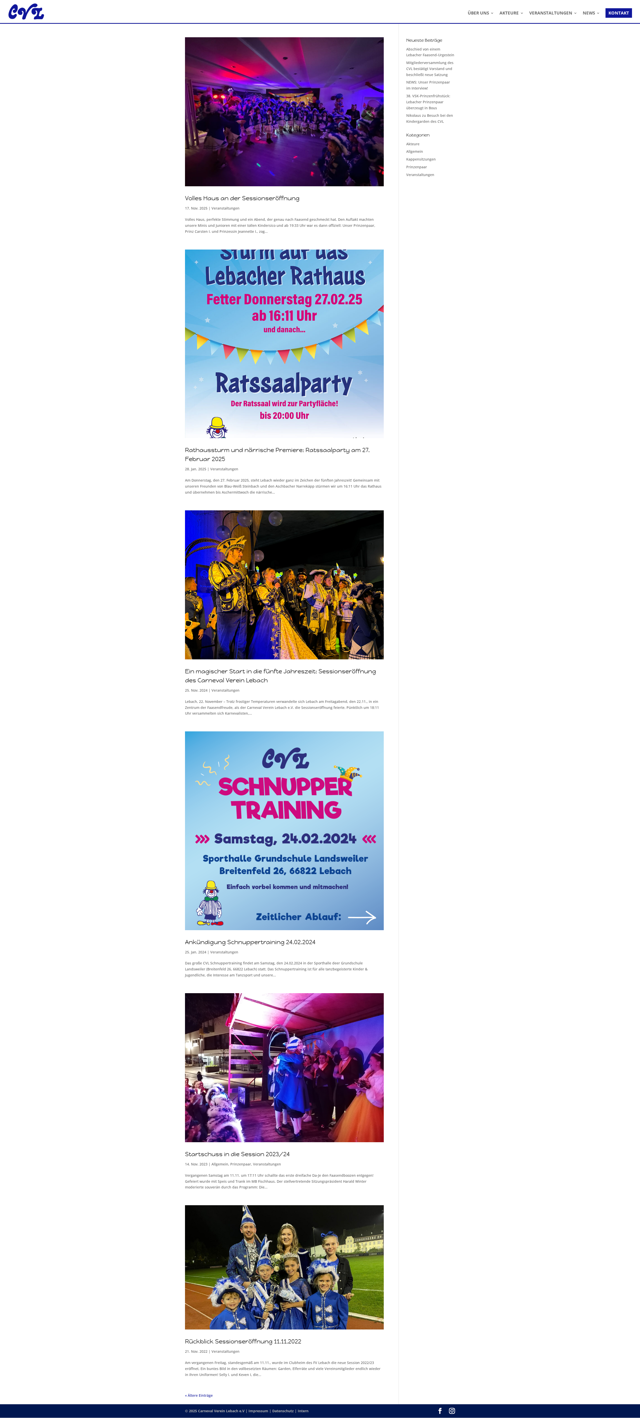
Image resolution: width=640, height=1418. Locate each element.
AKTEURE (509, 13)
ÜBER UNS (478, 13)
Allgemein (220, 1164)
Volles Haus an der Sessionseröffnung (242, 198)
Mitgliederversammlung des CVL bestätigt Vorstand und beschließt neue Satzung (430, 68)
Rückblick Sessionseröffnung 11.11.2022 (243, 1341)
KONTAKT (618, 13)
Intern (303, 1410)
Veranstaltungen (226, 208)
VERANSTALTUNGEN (550, 13)
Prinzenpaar (240, 1164)
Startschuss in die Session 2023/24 (237, 1154)
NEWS (589, 13)
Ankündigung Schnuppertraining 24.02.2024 (250, 942)
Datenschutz (283, 1410)
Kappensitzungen (421, 159)
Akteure (413, 144)
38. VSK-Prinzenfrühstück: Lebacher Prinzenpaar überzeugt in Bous (428, 102)
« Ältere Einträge (199, 1395)
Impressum (258, 1410)
